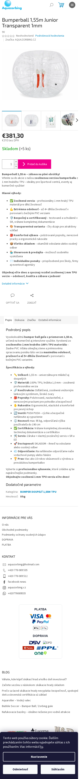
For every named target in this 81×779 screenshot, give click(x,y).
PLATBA (6, 545)
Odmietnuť (20, 769)
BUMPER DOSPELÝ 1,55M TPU (38, 492)
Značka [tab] (31, 320)
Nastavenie (39, 757)
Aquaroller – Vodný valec (16, 700)
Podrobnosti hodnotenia (49, 36)
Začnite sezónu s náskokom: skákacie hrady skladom (33, 685)
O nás (5, 525)
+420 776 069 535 (18, 570)
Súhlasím (57, 769)
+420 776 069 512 (18, 576)
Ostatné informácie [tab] (49, 320)
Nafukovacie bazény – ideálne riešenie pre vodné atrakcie (36, 712)
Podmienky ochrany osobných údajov (24, 535)
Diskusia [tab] (19, 320)
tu (41, 747)
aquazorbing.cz (17, 588)
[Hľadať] (51, 5)
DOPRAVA (7, 540)
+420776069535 (17, 593)
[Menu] (72, 5)
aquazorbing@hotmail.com (23, 564)
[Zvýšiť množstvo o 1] (16, 162)
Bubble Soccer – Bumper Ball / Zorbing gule (27, 706)
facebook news (17, 582)
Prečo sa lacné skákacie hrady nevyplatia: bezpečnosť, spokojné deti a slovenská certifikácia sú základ (40, 693)
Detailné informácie (13, 284)
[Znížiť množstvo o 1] (16, 166)
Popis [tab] (8, 320)
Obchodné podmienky (15, 530)
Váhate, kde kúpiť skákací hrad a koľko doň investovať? (34, 679)
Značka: (20, 40)
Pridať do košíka (37, 164)
